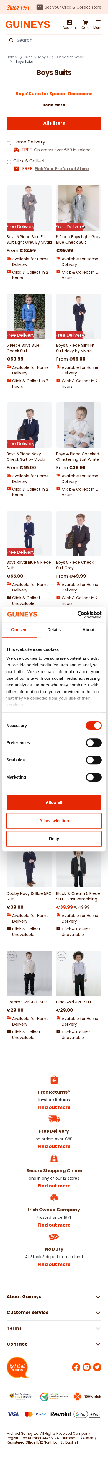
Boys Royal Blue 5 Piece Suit (29, 565)
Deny (54, 838)
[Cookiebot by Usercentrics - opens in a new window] (78, 614)
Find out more (54, 1107)
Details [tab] (54, 629)
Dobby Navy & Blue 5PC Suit (29, 896)
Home (12, 57)
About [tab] (89, 629)
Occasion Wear (70, 57)
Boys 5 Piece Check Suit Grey (75, 565)
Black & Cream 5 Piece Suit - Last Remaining (78, 896)
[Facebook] (76, 1367)
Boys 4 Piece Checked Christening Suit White (77, 456)
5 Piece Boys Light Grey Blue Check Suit (78, 239)
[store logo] (28, 24)
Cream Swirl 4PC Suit (27, 1002)
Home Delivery (29, 142)
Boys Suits (24, 61)
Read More (54, 105)
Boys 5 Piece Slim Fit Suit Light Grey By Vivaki (29, 239)
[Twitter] (97, 1367)
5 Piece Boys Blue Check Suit (23, 348)
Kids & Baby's (36, 57)
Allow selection (54, 820)
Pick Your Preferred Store (62, 169)
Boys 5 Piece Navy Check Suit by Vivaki (26, 456)
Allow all (54, 802)
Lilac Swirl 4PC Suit (73, 1002)
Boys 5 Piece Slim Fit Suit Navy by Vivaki (75, 348)
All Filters (54, 123)
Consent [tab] (19, 629)
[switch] (94, 742)
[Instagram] (87, 1367)
